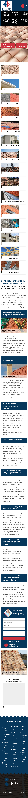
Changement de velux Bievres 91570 (6, 765)
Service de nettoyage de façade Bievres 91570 (24, 757)
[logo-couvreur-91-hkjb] (6, 6)
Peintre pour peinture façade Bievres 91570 (24, 746)
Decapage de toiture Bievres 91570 (15, 761)
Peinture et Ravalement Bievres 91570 (24, 736)
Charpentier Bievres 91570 (15, 728)
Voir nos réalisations (7, 45)
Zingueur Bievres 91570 (15, 734)
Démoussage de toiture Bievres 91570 (6, 737)
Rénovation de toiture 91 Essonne (6, 20)
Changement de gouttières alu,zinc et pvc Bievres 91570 (6, 755)
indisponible (13, 644)
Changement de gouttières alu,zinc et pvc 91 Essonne (15, 22)
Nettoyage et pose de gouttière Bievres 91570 (15, 742)
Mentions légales (23, 793)
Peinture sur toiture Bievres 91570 (15, 753)
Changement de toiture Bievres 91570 (6, 729)
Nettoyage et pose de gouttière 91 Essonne (15, 14)
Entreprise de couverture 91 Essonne (6, 14)
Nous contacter (21, 45)
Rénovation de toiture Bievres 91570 (6, 745)
